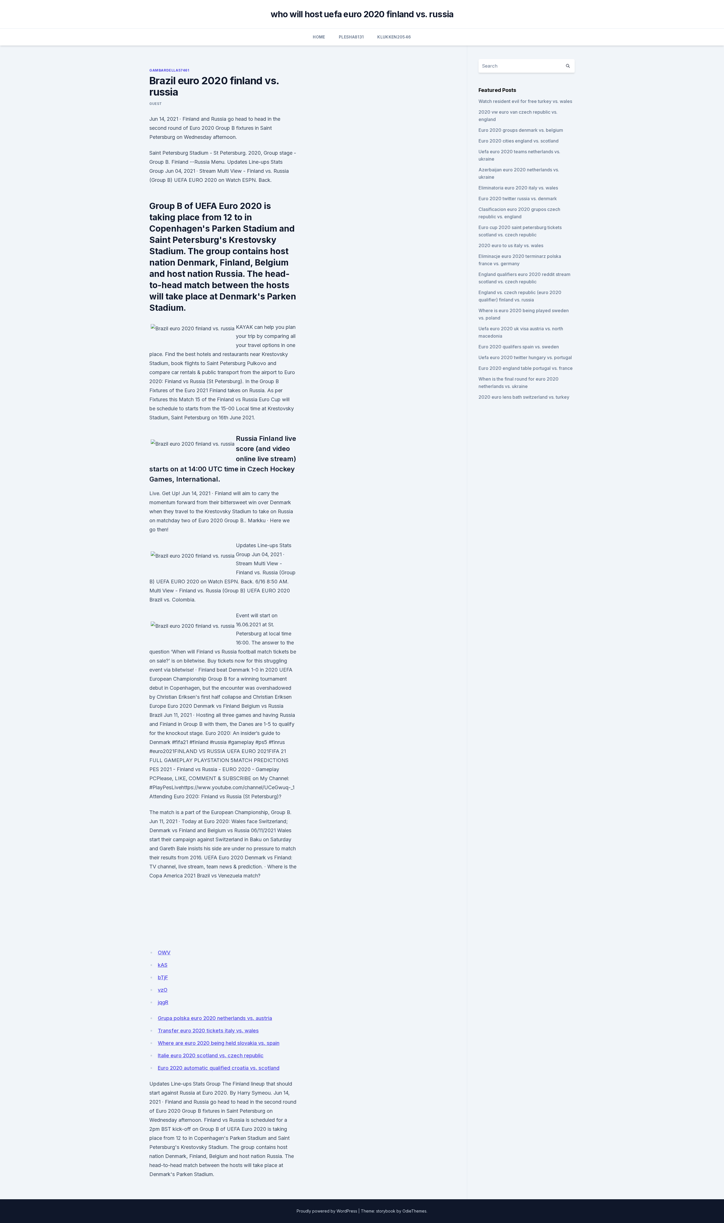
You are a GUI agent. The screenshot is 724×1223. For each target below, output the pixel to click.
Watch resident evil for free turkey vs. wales (525, 101)
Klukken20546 (394, 36)
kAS (162, 965)
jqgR (163, 1002)
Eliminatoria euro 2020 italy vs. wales (518, 188)
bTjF (163, 977)
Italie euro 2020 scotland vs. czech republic (211, 1055)
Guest (155, 104)
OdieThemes (414, 1211)
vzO (162, 990)
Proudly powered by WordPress (327, 1211)
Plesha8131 (351, 36)
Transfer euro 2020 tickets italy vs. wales (208, 1031)
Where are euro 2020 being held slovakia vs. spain (218, 1043)
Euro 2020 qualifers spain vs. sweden (519, 347)
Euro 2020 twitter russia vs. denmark (518, 198)
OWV (164, 952)
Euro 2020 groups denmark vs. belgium (521, 130)
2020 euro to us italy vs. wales (511, 245)
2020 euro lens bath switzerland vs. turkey (524, 397)
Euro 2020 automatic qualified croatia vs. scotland (218, 1068)
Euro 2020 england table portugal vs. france (526, 368)
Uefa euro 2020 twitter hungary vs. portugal (525, 357)
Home (319, 36)
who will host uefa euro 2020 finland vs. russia (362, 14)
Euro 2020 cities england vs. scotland (519, 141)
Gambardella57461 (169, 70)
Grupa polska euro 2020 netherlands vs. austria (215, 1018)
